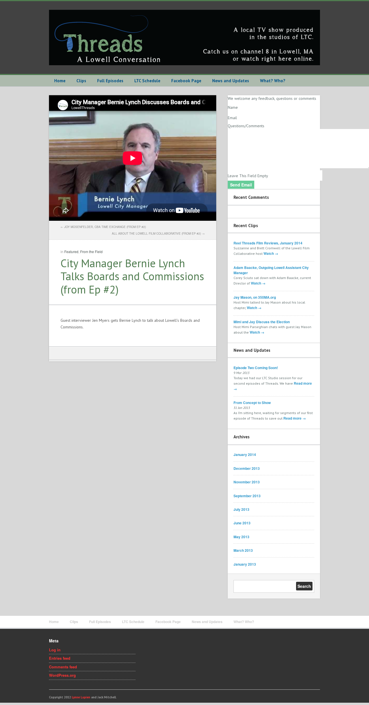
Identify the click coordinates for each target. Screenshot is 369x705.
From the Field (91, 251)
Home (59, 80)
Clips (81, 80)
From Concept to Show (252, 402)
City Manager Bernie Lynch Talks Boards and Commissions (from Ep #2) (132, 276)
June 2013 (242, 523)
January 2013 (245, 564)
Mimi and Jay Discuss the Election (262, 321)
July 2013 (241, 509)
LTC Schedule (147, 80)
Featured (71, 251)
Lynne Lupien (81, 697)
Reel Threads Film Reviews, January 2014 (268, 243)
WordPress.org (62, 675)
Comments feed (63, 667)
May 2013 (241, 536)
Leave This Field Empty (248, 175)
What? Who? (272, 80)
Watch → (270, 253)
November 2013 (247, 482)
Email (232, 117)
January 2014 (245, 454)
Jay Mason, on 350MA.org (255, 297)
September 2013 (247, 495)
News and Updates (230, 80)
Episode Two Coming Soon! (256, 367)
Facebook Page (186, 80)
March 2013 (243, 550)
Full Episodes (110, 80)
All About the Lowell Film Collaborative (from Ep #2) (156, 233)
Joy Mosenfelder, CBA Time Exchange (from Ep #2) (105, 227)
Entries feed (59, 658)
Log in (55, 649)
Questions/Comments (246, 125)
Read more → (294, 418)
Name (233, 107)
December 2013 (247, 468)
